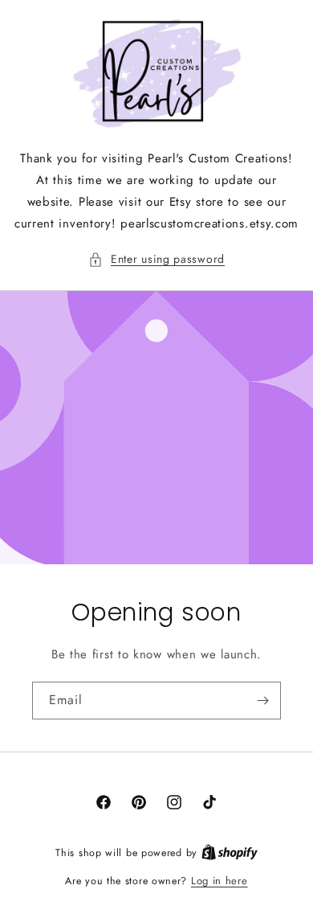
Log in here (219, 880)
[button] (156, 259)
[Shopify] (229, 852)
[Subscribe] (262, 700)
